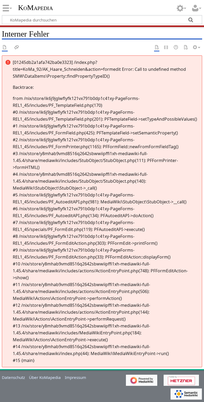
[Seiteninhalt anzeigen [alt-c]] (5, 48)
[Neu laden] (185, 48)
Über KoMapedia (45, 377)
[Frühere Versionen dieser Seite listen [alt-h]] (176, 48)
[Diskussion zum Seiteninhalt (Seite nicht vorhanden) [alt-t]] (17, 48)
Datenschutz (13, 377)
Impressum (75, 377)
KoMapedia (35, 7)
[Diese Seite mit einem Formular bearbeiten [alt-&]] (156, 48)
